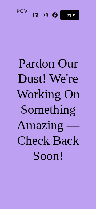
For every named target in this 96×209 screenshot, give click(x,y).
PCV (22, 11)
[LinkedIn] (36, 15)
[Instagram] (45, 15)
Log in (70, 15)
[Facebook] (55, 15)
